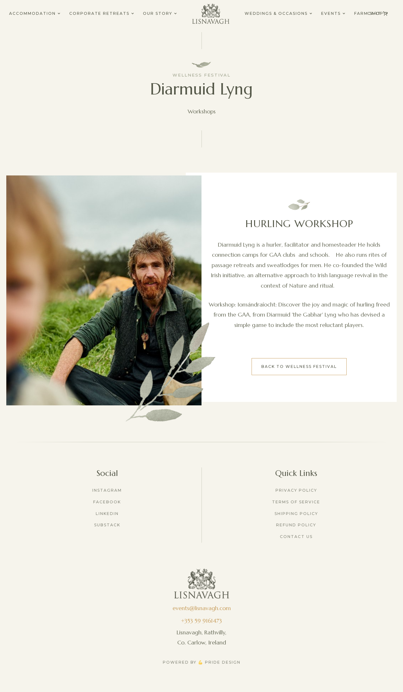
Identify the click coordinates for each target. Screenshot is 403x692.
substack (107, 525)
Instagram (107, 490)
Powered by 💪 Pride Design (202, 662)
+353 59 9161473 (201, 620)
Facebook (107, 502)
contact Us (296, 536)
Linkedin (107, 513)
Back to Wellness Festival (299, 366)
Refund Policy (296, 525)
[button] (35, 14)
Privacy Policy (296, 490)
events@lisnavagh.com (202, 608)
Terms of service (296, 502)
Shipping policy (296, 513)
